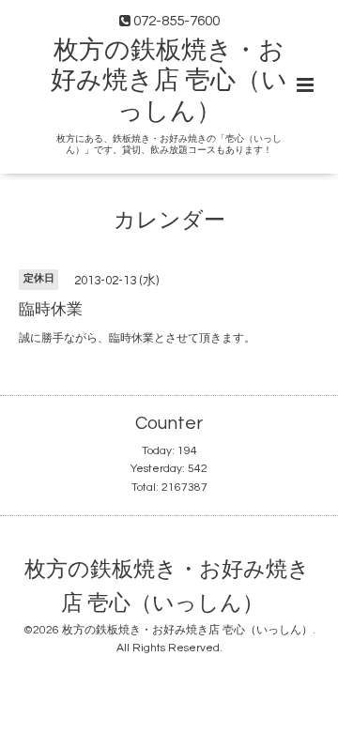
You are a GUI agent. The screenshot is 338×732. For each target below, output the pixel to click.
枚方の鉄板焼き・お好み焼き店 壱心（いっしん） (169, 81)
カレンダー (169, 221)
